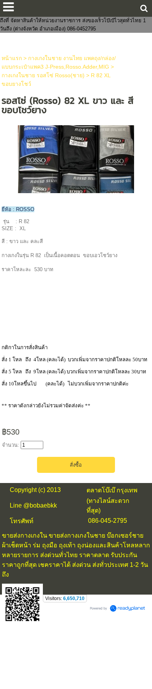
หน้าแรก (12, 58)
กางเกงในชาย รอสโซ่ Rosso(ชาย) (43, 75)
